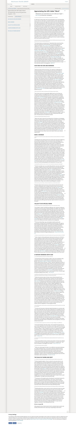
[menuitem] (68, 4)
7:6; (60, 232)
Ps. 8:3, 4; (39, 88)
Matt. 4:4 (44, 368)
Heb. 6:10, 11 (43, 50)
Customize (19, 423)
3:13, (48, 45)
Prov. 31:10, (56, 343)
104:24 (59, 79)
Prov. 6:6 (46, 51)
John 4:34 (60, 129)
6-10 (39, 281)
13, (58, 343)
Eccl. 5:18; (45, 45)
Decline (14, 423)
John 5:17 (53, 63)
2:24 (35, 160)
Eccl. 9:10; (39, 50)
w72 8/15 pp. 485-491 (12, 8)
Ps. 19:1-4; (56, 79)
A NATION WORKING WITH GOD (14, 28)
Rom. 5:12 (60, 187)
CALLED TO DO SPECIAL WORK (14, 25)
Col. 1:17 (60, 102)
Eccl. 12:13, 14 (43, 250)
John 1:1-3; (57, 102)
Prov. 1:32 (58, 53)
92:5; (42, 88)
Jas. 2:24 (57, 244)
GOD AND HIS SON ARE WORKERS (14, 19)
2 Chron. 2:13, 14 (51, 354)
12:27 (58, 333)
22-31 (43, 97)
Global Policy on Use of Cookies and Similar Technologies (41, 419)
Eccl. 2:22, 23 (59, 194)
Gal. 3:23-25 (51, 272)
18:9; (56, 56)
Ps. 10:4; (43, 191)
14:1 (46, 191)
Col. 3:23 (56, 315)
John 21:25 (48, 112)
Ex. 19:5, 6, (50, 269)
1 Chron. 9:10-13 (57, 291)
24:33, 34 (59, 56)
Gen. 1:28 (61, 174)
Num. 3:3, (36, 281)
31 (59, 343)
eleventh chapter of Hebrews (45, 261)
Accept (10, 423)
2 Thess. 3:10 (39, 335)
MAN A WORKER (11, 22)
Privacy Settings (20, 420)
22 (49, 45)
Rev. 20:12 (41, 392)
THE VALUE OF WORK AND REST (14, 30)
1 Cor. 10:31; (52, 315)
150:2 (44, 88)
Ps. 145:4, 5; (59, 73)
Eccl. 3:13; (62, 159)
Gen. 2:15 (51, 169)
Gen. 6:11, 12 (39, 213)
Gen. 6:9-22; (57, 232)
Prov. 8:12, (40, 97)
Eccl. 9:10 (38, 15)
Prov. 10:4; (53, 56)
